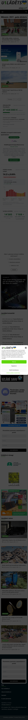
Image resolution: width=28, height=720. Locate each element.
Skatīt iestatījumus (14, 370)
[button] (26, 348)
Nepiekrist (14, 366)
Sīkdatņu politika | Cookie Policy (13, 372)
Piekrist (14, 362)
